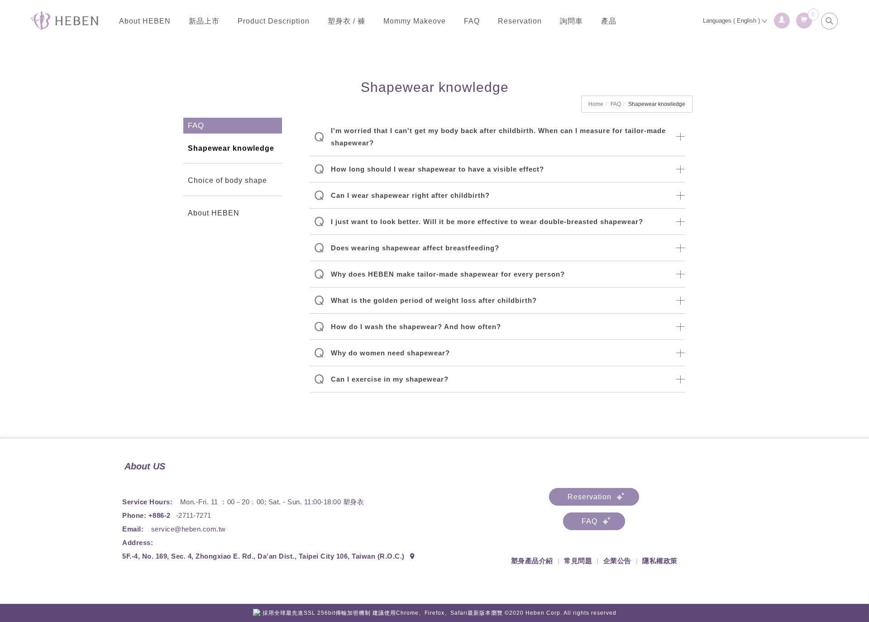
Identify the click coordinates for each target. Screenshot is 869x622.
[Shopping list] (804, 18)
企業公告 (617, 561)
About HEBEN (145, 21)
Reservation (520, 21)
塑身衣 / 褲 (346, 21)
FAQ (472, 21)
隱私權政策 (660, 561)
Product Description (274, 21)
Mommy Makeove (414, 21)
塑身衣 (353, 502)
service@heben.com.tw (188, 529)
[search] (830, 21)
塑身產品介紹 (532, 561)
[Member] (782, 18)
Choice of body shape (227, 180)
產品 (608, 21)
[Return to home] (65, 20)
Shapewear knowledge (231, 148)
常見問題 (578, 561)
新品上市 (204, 21)
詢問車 (571, 21)
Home (595, 104)
